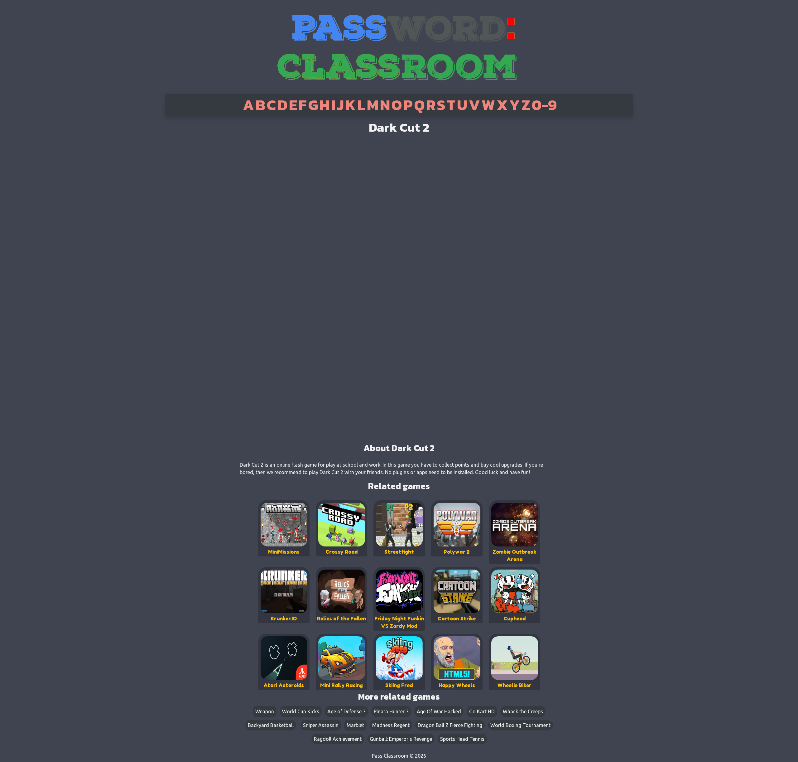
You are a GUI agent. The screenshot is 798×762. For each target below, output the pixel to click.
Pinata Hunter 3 (391, 711)
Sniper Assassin (321, 725)
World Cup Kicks (300, 711)
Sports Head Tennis (462, 739)
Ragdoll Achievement (338, 739)
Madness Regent (391, 725)
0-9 (544, 105)
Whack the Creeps (523, 711)
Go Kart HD (482, 711)
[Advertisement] (191, 215)
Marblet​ (355, 725)
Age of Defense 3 (346, 711)
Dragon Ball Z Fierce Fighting (450, 725)
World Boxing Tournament (520, 725)
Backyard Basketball (271, 725)
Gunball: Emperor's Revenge (401, 739)
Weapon (264, 711)
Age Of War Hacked (439, 711)
